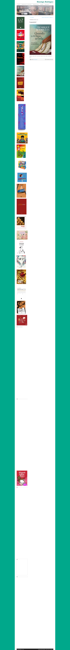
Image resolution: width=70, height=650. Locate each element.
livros (41, 4)
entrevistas (36, 4)
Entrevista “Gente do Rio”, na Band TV (47, 17)
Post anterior (32, 17)
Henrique (32, 19)
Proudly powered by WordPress (41, 649)
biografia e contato (27, 4)
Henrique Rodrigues (45, 1)
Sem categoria (35, 59)
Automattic (51, 649)
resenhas (47, 4)
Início (18, 4)
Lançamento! (33, 22)
